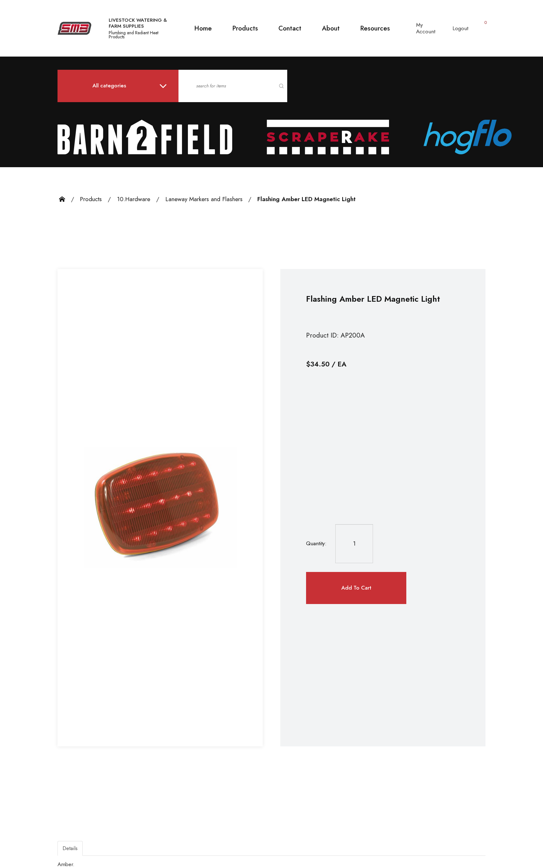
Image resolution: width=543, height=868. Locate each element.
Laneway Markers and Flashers (204, 199)
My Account (425, 28)
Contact (289, 28)
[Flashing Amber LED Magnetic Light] (160, 507)
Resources (375, 28)
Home (203, 28)
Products (245, 28)
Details (70, 848)
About (331, 28)
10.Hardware (133, 199)
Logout (460, 28)
